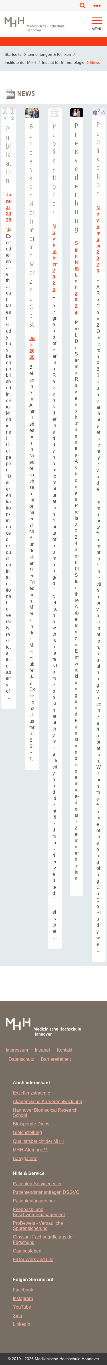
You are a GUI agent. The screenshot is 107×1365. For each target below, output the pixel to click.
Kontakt (64, 1050)
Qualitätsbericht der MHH (38, 1141)
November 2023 (98, 239)
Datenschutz (21, 1059)
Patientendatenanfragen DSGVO (46, 1192)
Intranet (42, 1050)
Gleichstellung (27, 1132)
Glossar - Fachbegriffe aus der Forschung (43, 1239)
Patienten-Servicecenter (37, 1183)
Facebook (23, 1289)
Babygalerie (25, 1158)
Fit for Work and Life (33, 1259)
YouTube (22, 1307)
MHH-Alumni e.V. (30, 1149)
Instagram (23, 1298)
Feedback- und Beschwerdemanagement (39, 1212)
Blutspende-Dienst (32, 1123)
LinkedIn (21, 1324)
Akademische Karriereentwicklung (47, 1101)
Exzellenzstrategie (31, 1093)
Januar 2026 (9, 207)
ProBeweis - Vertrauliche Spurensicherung (38, 1226)
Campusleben (27, 1251)
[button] (97, 21)
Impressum (17, 1050)
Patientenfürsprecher (34, 1200)
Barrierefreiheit (56, 1059)
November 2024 (55, 258)
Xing (17, 1315)
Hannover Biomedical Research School (45, 1113)
